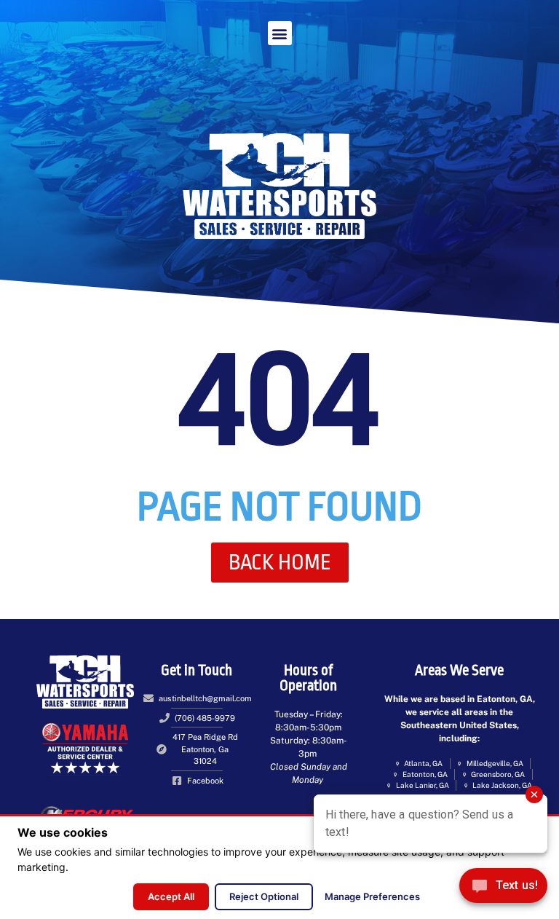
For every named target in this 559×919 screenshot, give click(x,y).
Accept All (171, 896)
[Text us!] (503, 889)
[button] (280, 33)
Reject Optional (263, 896)
